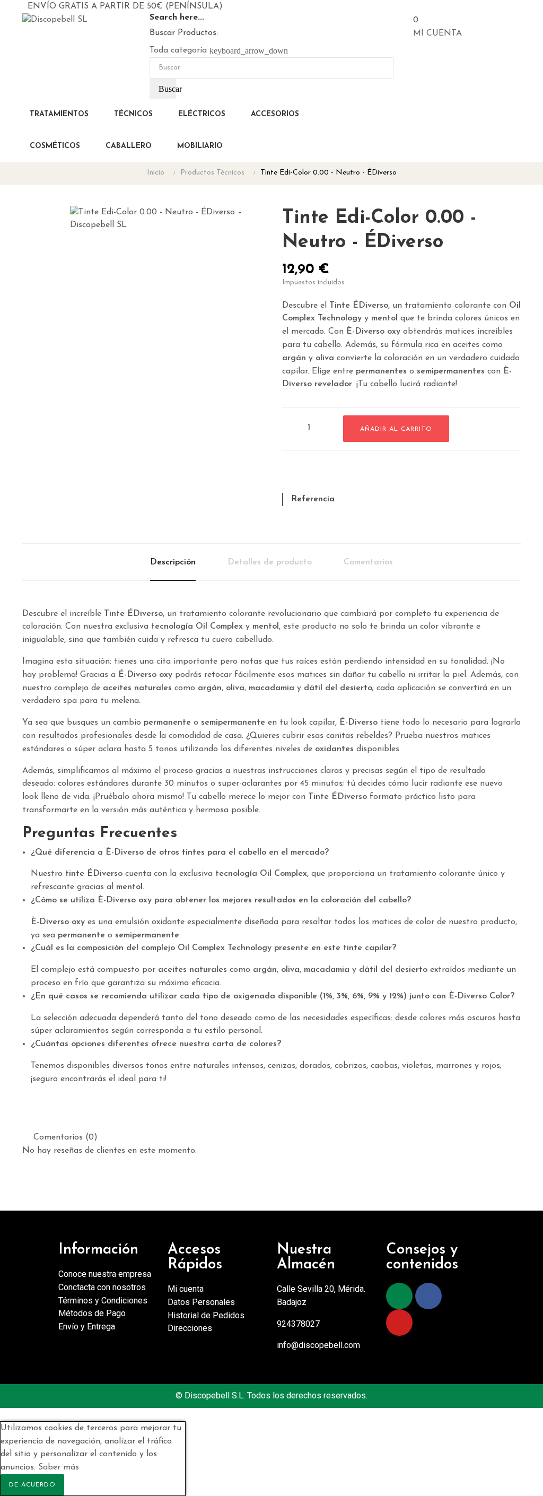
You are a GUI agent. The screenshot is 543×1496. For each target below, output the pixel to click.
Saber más (58, 1467)
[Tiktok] (457, 1296)
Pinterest (327, 475)
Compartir (290, 475)
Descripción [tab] (173, 562)
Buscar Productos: (184, 33)
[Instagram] (399, 1296)
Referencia (313, 499)
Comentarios (368, 562)
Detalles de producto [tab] (269, 562)
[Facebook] (428, 1296)
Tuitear (309, 475)
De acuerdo (32, 1485)
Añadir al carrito (396, 429)
